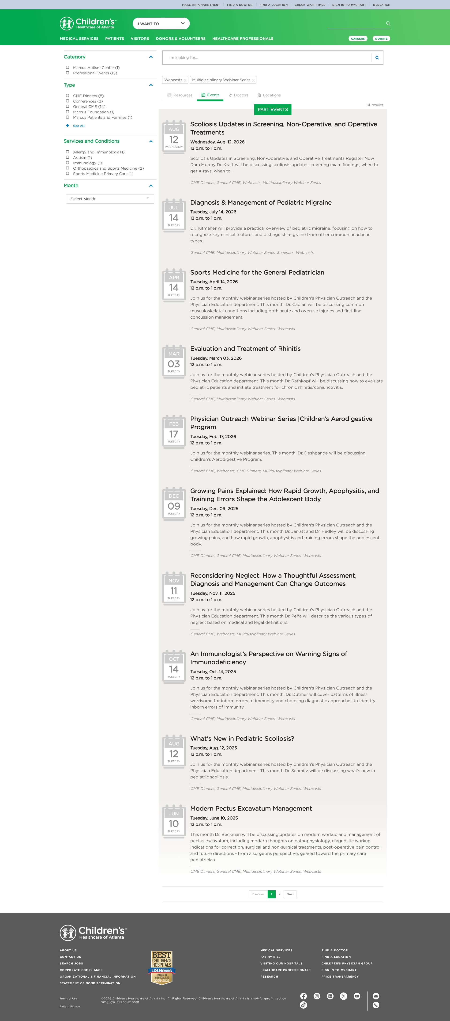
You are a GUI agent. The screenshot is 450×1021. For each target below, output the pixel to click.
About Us (68, 950)
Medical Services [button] (79, 38)
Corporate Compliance (81, 970)
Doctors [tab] (240, 95)
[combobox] (110, 199)
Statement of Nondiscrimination (90, 983)
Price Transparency (340, 976)
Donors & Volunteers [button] (181, 38)
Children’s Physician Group (347, 963)
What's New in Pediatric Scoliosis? (242, 738)
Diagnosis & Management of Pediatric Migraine (261, 202)
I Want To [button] (148, 23)
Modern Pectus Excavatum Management (251, 808)
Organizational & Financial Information (98, 976)
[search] (377, 57)
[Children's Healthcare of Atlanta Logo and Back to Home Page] (88, 23)
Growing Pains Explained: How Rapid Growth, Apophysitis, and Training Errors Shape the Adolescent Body (284, 495)
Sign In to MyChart (349, 5)
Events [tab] (213, 94)
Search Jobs (71, 963)
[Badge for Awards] (161, 968)
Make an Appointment (201, 5)
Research (381, 5)
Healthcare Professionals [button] (242, 38)
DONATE (381, 38)
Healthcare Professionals (285, 970)
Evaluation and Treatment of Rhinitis (245, 348)
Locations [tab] (271, 95)
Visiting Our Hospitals (281, 963)
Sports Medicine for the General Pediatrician (257, 272)
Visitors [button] (140, 38)
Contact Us (70, 957)
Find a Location (274, 5)
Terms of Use (68, 998)
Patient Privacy (70, 1006)
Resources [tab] (182, 95)
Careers (358, 38)
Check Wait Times (310, 5)
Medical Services (276, 950)
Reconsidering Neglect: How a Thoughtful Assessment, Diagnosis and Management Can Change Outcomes (273, 579)
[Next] (290, 894)
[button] (391, 25)
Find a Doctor (240, 5)
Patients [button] (114, 38)
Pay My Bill (270, 957)
